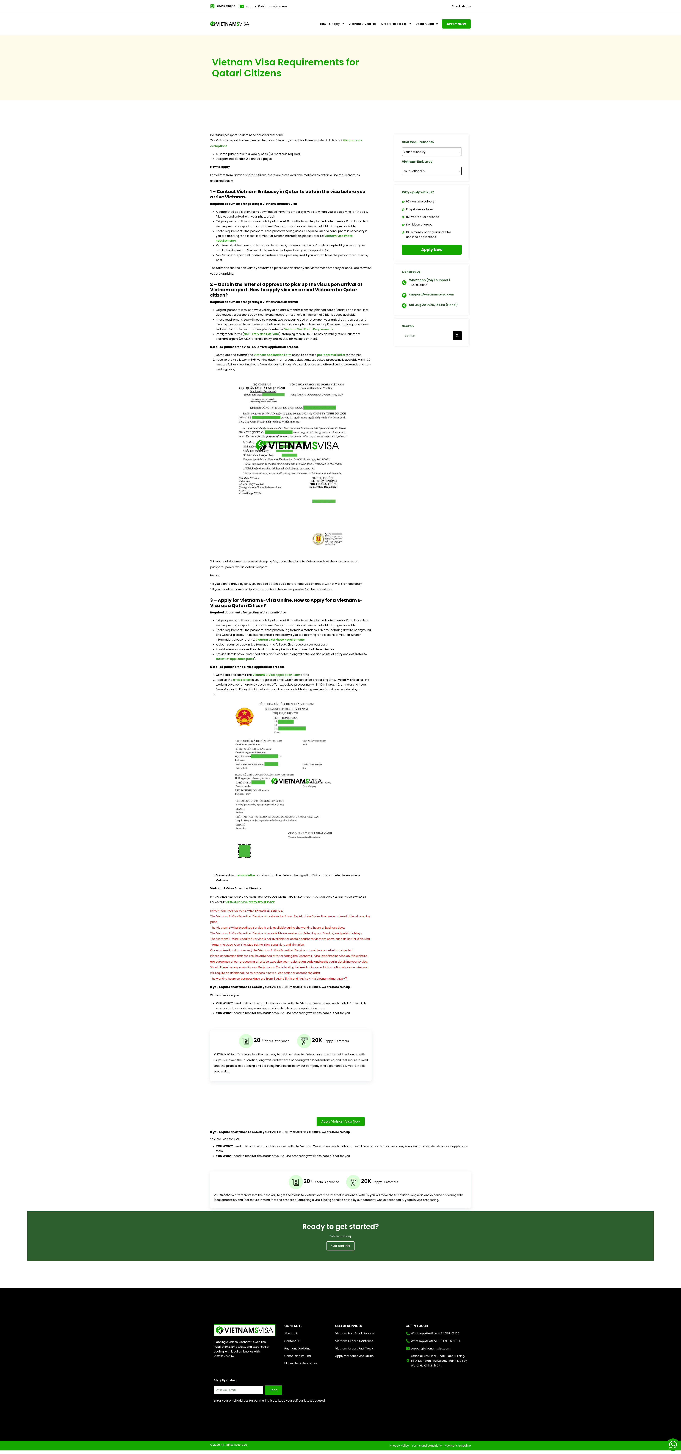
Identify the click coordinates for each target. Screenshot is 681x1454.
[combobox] (431, 152)
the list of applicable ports (235, 659)
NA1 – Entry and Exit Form (261, 334)
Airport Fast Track (394, 24)
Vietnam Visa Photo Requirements (308, 329)
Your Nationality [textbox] (414, 171)
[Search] (457, 335)
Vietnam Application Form (272, 355)
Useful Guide (425, 24)
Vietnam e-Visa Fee (363, 24)
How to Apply (330, 24)
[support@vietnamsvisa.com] (404, 295)
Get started (340, 1246)
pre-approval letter (331, 355)
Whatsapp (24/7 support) (429, 280)
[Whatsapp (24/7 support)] (404, 282)
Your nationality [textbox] (414, 152)
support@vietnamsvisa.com (431, 294)
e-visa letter (242, 680)
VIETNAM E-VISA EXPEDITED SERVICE (250, 902)
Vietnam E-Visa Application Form (276, 675)
